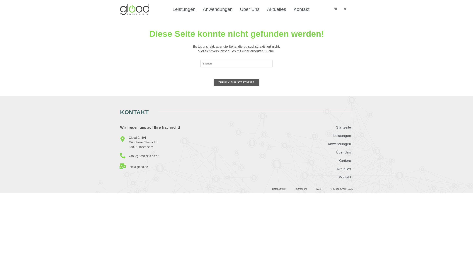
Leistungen (184, 9)
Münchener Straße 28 (143, 142)
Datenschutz (279, 188)
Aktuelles (276, 9)
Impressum (301, 188)
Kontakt (301, 9)
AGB (318, 188)
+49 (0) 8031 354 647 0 (144, 156)
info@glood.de (138, 166)
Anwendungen (218, 9)
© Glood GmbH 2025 (342, 188)
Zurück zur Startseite (236, 82)
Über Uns (250, 9)
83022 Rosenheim (141, 147)
